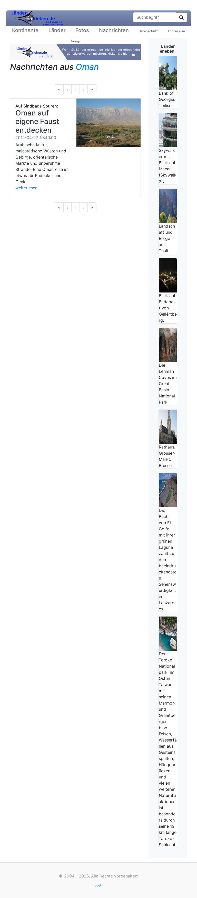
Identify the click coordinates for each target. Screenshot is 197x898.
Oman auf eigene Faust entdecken (37, 121)
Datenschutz (148, 31)
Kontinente (25, 30)
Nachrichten (114, 30)
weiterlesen (26, 187)
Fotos (82, 30)
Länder (57, 30)
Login (99, 885)
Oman (87, 67)
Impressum (176, 31)
